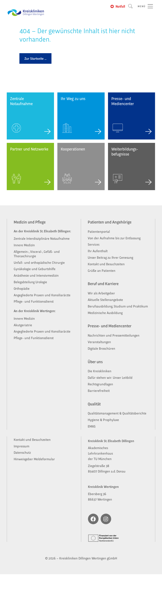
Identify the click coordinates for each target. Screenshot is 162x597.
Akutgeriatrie (23, 325)
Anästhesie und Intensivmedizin (36, 275)
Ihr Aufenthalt (98, 251)
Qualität (94, 403)
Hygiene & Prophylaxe (103, 419)
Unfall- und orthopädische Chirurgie (39, 262)
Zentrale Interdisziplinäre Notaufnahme (42, 238)
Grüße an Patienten (101, 270)
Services (93, 244)
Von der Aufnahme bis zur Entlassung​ (114, 238)
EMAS (92, 426)
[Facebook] (93, 519)
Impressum (21, 446)
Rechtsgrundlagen (100, 384)
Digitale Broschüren (101, 348)
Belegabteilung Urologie (30, 282)
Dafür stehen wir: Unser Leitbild (110, 377)
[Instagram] (106, 519)
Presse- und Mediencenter (109, 325)
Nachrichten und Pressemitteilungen (113, 335)
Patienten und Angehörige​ (109, 222)
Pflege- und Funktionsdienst (34, 301)
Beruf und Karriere (103, 283)
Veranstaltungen (99, 342)
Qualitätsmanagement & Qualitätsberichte (117, 413)
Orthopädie (22, 288)
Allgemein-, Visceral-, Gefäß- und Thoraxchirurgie (37, 253)
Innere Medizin (24, 245)
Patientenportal (99, 231)
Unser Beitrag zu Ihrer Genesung (110, 257)
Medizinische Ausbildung (105, 312)
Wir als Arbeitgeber (101, 293)
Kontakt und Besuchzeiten (106, 264)
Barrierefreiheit (99, 390)
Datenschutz (22, 452)
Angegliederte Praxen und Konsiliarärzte (42, 295)
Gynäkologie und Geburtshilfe (35, 269)
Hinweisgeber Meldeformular (34, 459)
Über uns (95, 361)
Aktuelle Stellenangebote (105, 299)
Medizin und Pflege (30, 222)
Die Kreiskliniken (100, 371)
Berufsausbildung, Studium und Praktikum (118, 306)
